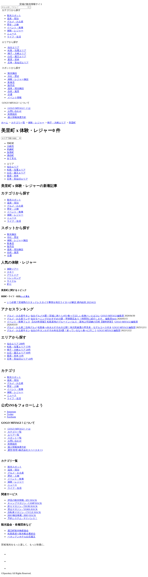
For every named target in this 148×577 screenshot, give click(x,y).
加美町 (10, 152)
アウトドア (12, 275)
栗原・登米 (12, 176)
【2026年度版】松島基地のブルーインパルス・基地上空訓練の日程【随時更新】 (72, 322)
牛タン (26, 315)
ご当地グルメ (30, 327)
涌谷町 (10, 155)
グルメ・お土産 (15, 315)
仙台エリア (12, 167)
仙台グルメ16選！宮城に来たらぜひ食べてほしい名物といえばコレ (65, 315)
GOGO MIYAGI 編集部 (112, 315)
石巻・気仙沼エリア (17, 179)
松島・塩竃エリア (16, 170)
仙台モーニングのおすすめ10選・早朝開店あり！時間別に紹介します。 (68, 319)
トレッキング (14, 278)
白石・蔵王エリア (16, 173)
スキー (10, 272)
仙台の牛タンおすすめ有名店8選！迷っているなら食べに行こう (64, 330)
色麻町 (10, 149)
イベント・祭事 (15, 322)
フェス (26, 322)
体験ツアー (12, 269)
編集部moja (111, 319)
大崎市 (10, 146)
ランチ (26, 319)
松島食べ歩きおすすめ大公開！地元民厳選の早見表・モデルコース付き (75, 327)
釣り (9, 284)
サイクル (11, 281)
